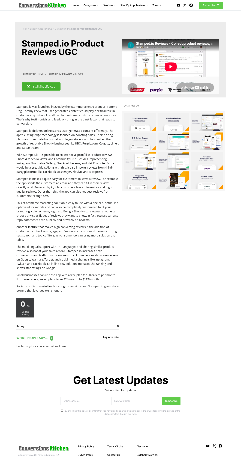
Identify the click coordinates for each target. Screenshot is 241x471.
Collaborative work (147, 454)
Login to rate (111, 337)
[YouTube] (178, 5)
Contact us (113, 454)
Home (25, 28)
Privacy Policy (86, 446)
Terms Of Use (115, 446)
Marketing (60, 28)
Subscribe (209, 5)
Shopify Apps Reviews (41, 28)
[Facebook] (191, 5)
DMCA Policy (85, 454)
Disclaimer (143, 446)
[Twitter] (184, 5)
